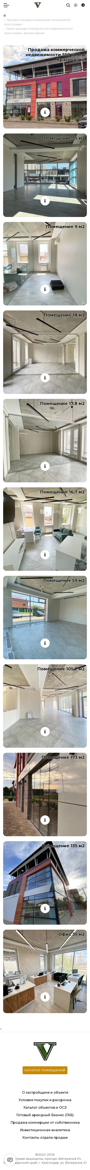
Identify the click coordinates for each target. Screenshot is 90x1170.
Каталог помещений (45, 1070)
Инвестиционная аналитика (45, 1130)
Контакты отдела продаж (45, 1138)
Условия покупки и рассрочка (45, 1100)
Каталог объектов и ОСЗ (45, 1107)
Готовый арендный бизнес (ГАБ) (45, 1115)
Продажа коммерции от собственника (45, 1123)
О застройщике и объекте (45, 1092)
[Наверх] (78, 1158)
